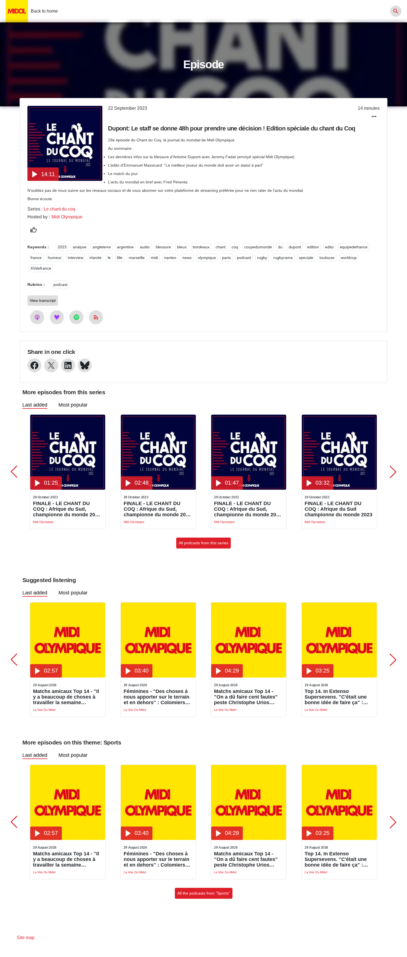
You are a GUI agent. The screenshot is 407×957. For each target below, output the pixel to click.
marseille (137, 257)
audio (145, 247)
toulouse (327, 257)
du (280, 247)
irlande (96, 257)
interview (75, 257)
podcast (244, 257)
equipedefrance (354, 247)
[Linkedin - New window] (68, 365)
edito (329, 247)
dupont (295, 247)
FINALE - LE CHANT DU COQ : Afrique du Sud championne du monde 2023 (338, 509)
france (36, 257)
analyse (79, 247)
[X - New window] (51, 365)
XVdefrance (40, 268)
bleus (182, 247)
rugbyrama (283, 257)
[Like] (33, 230)
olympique (207, 257)
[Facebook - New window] (34, 365)
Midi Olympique (67, 216)
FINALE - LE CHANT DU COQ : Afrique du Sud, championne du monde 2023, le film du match (158, 509)
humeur (55, 257)
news (187, 257)
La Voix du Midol (44, 709)
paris (226, 257)
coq (235, 247)
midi (154, 257)
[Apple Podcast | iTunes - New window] (37, 317)
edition (313, 247)
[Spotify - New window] (76, 317)
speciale (306, 257)
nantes (170, 257)
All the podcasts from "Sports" (203, 893)
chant (220, 247)
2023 (62, 247)
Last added (34, 405)
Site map (25, 937)
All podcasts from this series (203, 543)
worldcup (349, 257)
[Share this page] (374, 116)
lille (120, 257)
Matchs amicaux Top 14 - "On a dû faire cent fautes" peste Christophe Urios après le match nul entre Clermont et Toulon (246, 696)
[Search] (395, 11)
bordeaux (201, 247)
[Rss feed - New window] (96, 317)
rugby (262, 257)
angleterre (102, 247)
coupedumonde (258, 247)
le (109, 257)
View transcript (43, 300)
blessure (163, 247)
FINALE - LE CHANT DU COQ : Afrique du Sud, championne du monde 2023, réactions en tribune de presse (248, 509)
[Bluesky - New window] (85, 365)
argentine (125, 247)
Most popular (73, 405)
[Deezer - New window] (57, 317)
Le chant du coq (59, 209)
